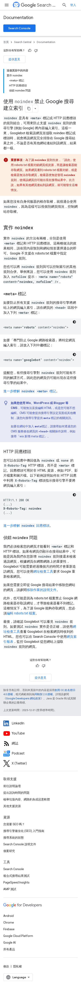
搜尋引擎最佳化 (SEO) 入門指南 (23, 831)
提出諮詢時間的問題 (16, 792)
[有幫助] (30, 50)
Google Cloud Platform (18, 936)
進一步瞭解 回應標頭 (26, 526)
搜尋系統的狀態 (13, 837)
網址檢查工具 (43, 571)
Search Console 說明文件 (19, 844)
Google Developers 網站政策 (23, 698)
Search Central (48, 5)
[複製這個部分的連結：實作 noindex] (37, 227)
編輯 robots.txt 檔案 (21, 613)
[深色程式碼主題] (74, 322)
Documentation (18, 17)
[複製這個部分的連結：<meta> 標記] (30, 294)
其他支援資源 (12, 806)
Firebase (9, 929)
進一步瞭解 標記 (29, 391)
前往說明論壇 (12, 786)
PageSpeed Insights (16, 882)
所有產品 (9, 949)
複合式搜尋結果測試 (16, 875)
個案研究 (9, 851)
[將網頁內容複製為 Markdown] (29, 108)
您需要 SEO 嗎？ (14, 824)
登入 (73, 5)
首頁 (6, 42)
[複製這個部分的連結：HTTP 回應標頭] (35, 451)
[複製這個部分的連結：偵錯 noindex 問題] (42, 537)
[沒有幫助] (36, 50)
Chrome (8, 922)
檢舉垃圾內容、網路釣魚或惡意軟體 (26, 799)
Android (8, 916)
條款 (6, 966)
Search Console (19, 28)
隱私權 (17, 966)
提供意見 (14, 59)
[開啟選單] (6, 5)
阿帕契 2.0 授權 (43, 694)
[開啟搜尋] (64, 5)
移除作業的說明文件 (41, 590)
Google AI (9, 942)
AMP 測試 (9, 889)
